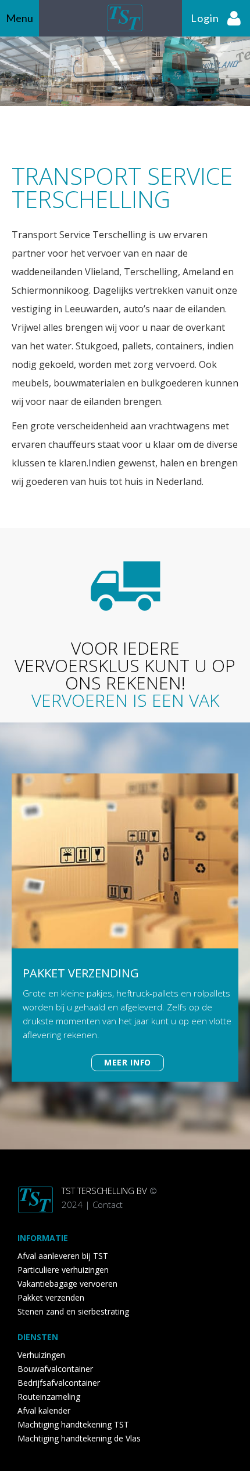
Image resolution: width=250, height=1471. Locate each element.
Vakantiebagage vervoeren (67, 1283)
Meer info (127, 1062)
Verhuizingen (41, 1354)
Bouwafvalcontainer (55, 1368)
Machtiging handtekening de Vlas (79, 1438)
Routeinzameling (48, 1396)
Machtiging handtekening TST (73, 1424)
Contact (107, 1204)
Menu (19, 18)
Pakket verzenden (50, 1297)
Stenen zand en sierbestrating (73, 1311)
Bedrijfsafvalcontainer (58, 1382)
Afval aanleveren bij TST (62, 1255)
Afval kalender (43, 1410)
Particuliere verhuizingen (63, 1269)
